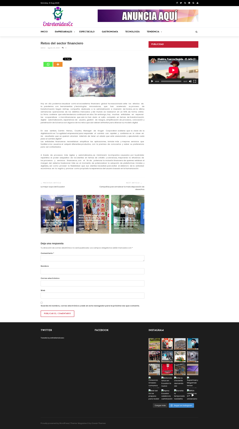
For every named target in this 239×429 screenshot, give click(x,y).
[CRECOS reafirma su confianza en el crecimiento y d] (154, 357)
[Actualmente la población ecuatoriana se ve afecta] (192, 344)
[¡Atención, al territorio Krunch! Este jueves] (167, 369)
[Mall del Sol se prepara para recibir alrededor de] (154, 395)
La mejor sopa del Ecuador (53, 186)
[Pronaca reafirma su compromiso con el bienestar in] (154, 344)
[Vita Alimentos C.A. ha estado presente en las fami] (192, 357)
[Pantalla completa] (194, 81)
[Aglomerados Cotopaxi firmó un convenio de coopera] (167, 344)
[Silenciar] (190, 81)
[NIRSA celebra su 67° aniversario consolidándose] (192, 395)
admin (43, 48)
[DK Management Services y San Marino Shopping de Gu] (180, 357)
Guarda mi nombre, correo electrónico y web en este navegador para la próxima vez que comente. (90, 305)
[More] (58, 62)
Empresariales (63, 32)
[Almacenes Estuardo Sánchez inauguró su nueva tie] (180, 369)
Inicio (44, 32)
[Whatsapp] (48, 62)
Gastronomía (110, 32)
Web (43, 290)
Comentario (47, 253)
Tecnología (132, 32)
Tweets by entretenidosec (52, 338)
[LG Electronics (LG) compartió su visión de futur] (154, 369)
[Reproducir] (152, 81)
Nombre (45, 266)
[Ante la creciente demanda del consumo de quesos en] (180, 382)
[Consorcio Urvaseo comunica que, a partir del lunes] (154, 382)
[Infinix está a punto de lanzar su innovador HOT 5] (192, 369)
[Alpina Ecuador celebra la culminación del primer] (167, 395)
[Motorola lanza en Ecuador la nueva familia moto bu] (167, 382)
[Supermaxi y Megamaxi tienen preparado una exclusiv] (192, 382)
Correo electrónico (50, 278)
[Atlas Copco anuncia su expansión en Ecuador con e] (167, 357)
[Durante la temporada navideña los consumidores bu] (180, 395)
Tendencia (153, 32)
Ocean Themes (99, 423)
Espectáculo (87, 32)
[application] (173, 70)
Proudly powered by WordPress (55, 423)
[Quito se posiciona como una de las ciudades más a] (180, 344)
